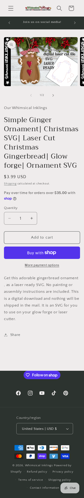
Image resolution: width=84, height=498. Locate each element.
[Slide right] (53, 95)
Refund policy (37, 471)
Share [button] (15, 335)
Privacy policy (63, 471)
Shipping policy (59, 479)
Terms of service (30, 479)
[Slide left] (31, 95)
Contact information (44, 487)
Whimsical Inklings (39, 465)
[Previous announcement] (9, 23)
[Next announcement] (75, 23)
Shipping (10, 183)
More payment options (42, 265)
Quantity (11, 208)
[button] (11, 8)
